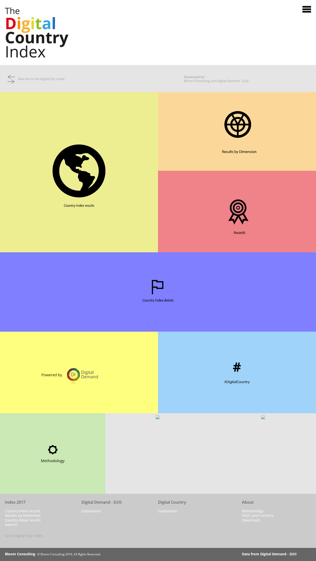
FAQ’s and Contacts (258, 515)
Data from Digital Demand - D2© (269, 554)
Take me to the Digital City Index (40, 79)
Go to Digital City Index (23, 535)
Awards (11, 524)
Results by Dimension (23, 515)
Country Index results (22, 511)
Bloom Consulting (197, 81)
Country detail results (23, 520)
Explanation (91, 511)
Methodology (252, 511)
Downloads (251, 520)
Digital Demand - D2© (233, 81)
